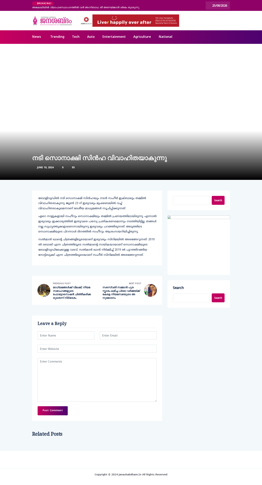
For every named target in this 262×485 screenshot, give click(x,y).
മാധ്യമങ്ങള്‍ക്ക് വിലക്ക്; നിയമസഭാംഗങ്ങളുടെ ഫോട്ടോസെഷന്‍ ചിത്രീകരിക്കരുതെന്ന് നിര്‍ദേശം (72, 292)
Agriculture (142, 37)
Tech (75, 37)
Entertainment (114, 37)
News (36, 37)
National (165, 37)
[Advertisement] (131, 71)
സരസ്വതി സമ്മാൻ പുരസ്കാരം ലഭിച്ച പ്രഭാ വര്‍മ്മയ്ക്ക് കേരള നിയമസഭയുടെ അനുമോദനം (121, 292)
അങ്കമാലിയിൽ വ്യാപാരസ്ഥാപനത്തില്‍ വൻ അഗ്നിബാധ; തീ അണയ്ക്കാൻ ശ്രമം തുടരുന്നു (85, 7)
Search (218, 200)
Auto (91, 37)
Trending (57, 37)
